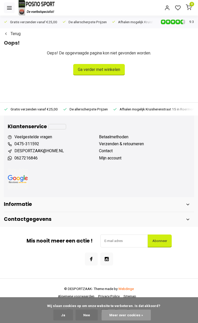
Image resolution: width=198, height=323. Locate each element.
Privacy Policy (109, 296)
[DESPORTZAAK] (37, 7)
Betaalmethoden (113, 136)
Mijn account (110, 158)
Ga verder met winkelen (99, 69)
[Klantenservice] (57, 127)
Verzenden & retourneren (121, 143)
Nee (86, 315)
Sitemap (129, 296)
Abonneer (159, 241)
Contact (106, 150)
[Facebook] (91, 259)
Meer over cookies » (126, 315)
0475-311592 (26, 143)
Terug (16, 33)
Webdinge (126, 289)
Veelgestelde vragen (33, 136)
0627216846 (26, 158)
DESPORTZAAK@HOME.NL (39, 150)
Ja (63, 315)
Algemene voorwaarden (76, 296)
